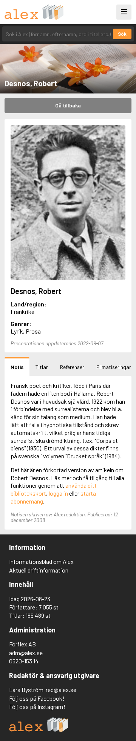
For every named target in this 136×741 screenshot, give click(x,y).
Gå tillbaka (68, 105)
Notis (17, 367)
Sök (122, 34)
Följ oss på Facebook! (37, 698)
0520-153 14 (24, 660)
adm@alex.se (26, 652)
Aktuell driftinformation (38, 570)
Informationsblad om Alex (41, 561)
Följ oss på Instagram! (37, 706)
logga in (58, 493)
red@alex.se (61, 689)
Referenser (72, 367)
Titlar (42, 367)
